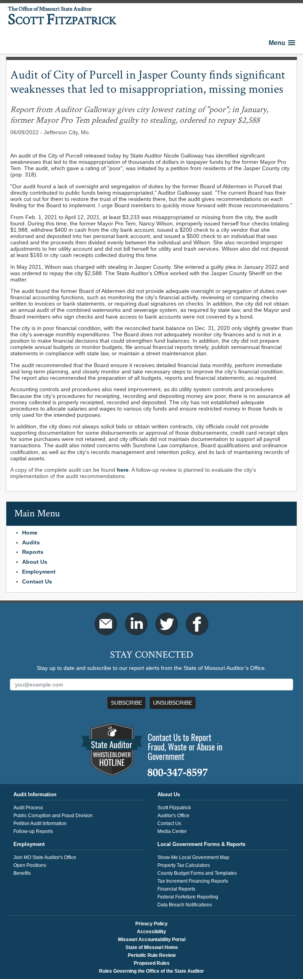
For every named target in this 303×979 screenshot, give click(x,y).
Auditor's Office (173, 815)
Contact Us (37, 581)
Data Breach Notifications (184, 905)
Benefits (22, 873)
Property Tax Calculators (183, 865)
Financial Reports (176, 889)
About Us (34, 562)
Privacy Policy (151, 923)
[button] (282, 42)
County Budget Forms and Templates (197, 873)
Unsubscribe (172, 703)
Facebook (197, 624)
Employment (39, 571)
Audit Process (28, 807)
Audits (31, 542)
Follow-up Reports (33, 831)
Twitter (166, 624)
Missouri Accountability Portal (151, 939)
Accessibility (151, 931)
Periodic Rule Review (152, 955)
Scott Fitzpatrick (174, 807)
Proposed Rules (152, 963)
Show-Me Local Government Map (193, 857)
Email (106, 624)
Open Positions (29, 865)
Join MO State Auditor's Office (44, 857)
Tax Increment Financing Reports (192, 881)
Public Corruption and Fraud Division (53, 815)
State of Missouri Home (151, 947)
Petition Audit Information (40, 823)
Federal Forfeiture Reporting (187, 897)
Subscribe (126, 703)
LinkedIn (136, 624)
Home (29, 532)
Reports (32, 552)
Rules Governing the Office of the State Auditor (151, 971)
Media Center (172, 831)
